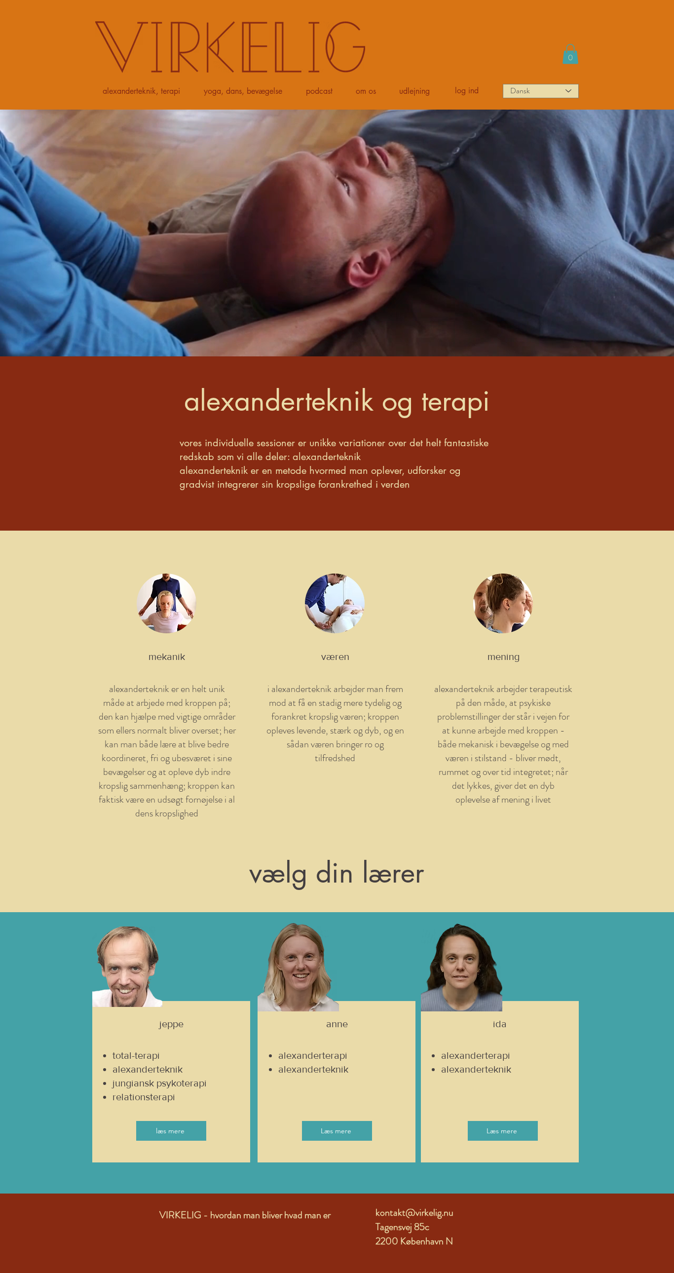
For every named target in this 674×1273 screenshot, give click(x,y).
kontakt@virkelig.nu (414, 1212)
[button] (145, 91)
